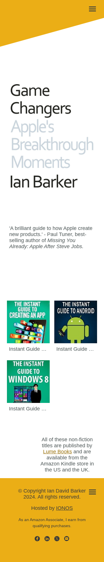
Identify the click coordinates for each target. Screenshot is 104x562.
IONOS (64, 508)
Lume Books (57, 451)
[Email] (66, 538)
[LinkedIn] (47, 538)
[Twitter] (57, 538)
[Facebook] (37, 538)
